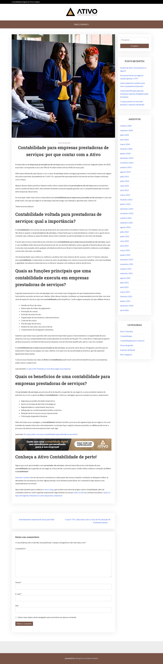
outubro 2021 (125, 269)
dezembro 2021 (126, 259)
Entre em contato (22, 477)
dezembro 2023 (126, 158)
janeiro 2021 (125, 301)
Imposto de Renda (127, 350)
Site (16, 605)
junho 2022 (124, 236)
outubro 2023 (125, 167)
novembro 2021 (126, 264)
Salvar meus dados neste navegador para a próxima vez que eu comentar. (47, 617)
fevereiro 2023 (126, 199)
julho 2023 (124, 176)
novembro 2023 (126, 162)
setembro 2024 (126, 130)
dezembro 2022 (126, 209)
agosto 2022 (125, 227)
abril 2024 (124, 139)
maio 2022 (124, 241)
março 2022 (125, 250)
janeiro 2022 (125, 255)
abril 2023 (124, 190)
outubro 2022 (125, 218)
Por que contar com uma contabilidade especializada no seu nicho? (51, 434)
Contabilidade (126, 336)
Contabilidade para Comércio (132, 340)
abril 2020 (124, 310)
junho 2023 (124, 181)
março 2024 (125, 144)
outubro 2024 (125, 126)
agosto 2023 (125, 172)
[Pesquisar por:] (134, 40)
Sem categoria (126, 354)
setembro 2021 (126, 273)
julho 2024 (124, 135)
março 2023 (125, 195)
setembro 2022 (126, 222)
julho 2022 (124, 232)
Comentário (20, 548)
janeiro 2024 (125, 153)
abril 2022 (124, 246)
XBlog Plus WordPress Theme (86, 658)
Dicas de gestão (64, 143)
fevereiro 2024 (126, 149)
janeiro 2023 (125, 204)
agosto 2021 (125, 278)
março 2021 (125, 292)
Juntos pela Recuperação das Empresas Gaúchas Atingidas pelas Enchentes (134, 94)
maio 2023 (124, 186)
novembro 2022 (126, 213)
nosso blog (49, 489)
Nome (18, 582)
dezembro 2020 (126, 305)
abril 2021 (124, 287)
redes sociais (78, 492)
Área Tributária (126, 331)
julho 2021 (124, 282)
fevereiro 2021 (126, 296)
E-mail (18, 594)
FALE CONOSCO (81, 24)
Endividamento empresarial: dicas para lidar (36, 519)
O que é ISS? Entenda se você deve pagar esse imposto (49, 369)
